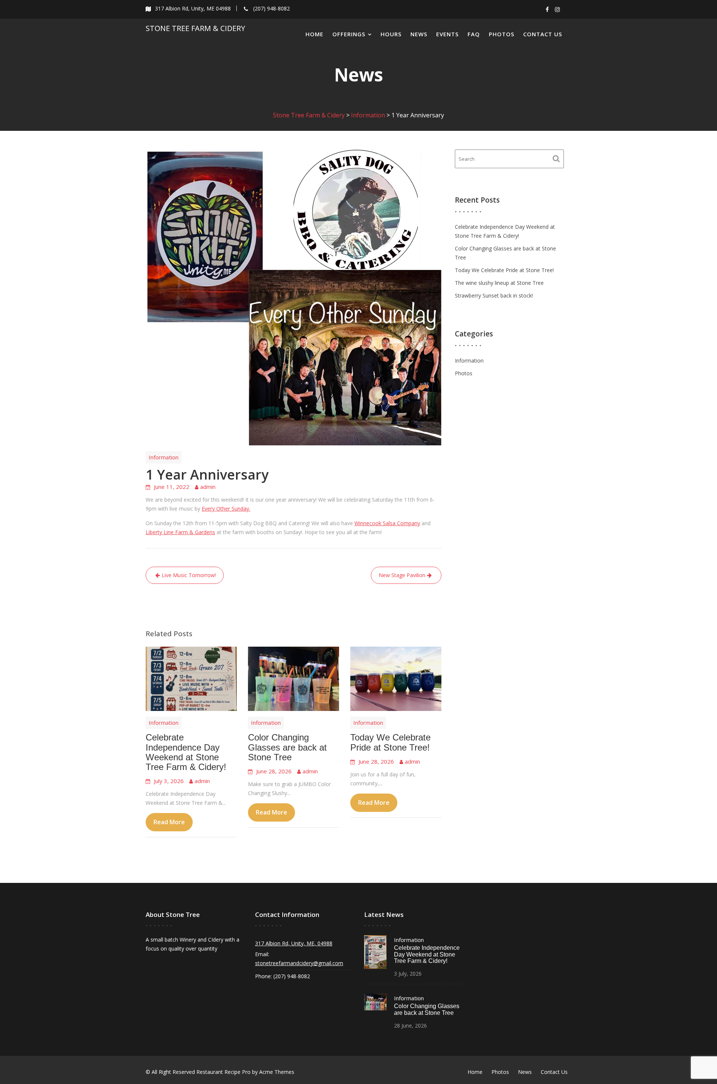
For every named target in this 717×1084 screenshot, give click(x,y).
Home (314, 34)
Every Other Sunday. (226, 508)
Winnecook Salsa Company (387, 523)
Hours (391, 34)
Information (164, 457)
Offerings (348, 34)
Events (447, 34)
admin (207, 486)
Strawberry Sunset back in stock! (494, 295)
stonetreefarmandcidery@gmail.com (299, 963)
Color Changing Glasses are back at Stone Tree (287, 748)
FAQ (474, 34)
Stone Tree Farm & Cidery (195, 28)
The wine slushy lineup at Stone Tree (499, 282)
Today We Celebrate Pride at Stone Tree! (390, 742)
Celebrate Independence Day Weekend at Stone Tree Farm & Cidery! (186, 752)
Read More (169, 822)
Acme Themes (276, 1071)
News (418, 34)
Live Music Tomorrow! (189, 575)
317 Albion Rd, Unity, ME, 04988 (293, 943)
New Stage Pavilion (402, 575)
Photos (501, 34)
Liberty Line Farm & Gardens (180, 532)
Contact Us (542, 34)
